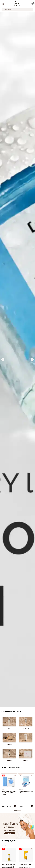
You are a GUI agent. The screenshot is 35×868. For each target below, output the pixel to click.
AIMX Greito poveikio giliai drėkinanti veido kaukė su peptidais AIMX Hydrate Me (9, 793)
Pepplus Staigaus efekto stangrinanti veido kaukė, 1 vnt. (26, 792)
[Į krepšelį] (15, 806)
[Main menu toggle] (3, 4)
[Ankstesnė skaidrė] (2, 359)
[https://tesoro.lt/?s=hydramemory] (17, 359)
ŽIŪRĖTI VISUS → (4, 845)
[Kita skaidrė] (32, 359)
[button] (15, 775)
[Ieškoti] (31, 9)
